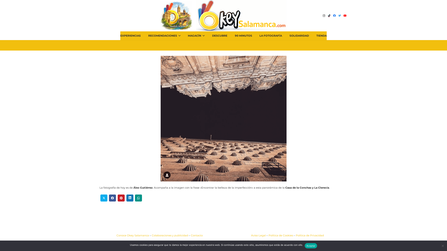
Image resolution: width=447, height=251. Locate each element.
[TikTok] (329, 15)
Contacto (197, 235)
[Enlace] (241, 15)
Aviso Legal (258, 235)
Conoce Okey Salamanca (132, 235)
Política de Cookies (281, 235)
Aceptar (310, 245)
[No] (442, 246)
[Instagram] (324, 15)
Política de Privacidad (310, 235)
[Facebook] (334, 15)
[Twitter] (339, 15)
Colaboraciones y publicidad (170, 235)
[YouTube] (344, 15)
